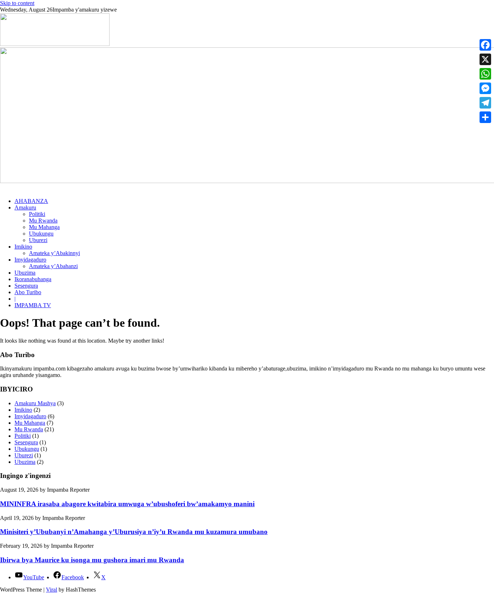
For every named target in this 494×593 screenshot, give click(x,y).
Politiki (37, 214)
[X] (485, 59)
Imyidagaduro (30, 260)
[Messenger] (485, 88)
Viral (51, 589)
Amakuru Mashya (35, 403)
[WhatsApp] (485, 74)
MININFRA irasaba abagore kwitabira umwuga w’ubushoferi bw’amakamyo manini (127, 504)
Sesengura (26, 286)
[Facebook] (485, 45)
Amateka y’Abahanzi (53, 266)
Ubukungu (41, 233)
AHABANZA (31, 201)
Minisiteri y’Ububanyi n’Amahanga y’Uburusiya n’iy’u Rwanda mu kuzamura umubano (134, 531)
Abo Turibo (27, 292)
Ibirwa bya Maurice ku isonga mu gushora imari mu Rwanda (92, 560)
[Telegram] (485, 103)
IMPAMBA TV (32, 305)
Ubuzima (24, 273)
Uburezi (38, 240)
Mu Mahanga (44, 227)
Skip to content (17, 3)
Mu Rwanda (43, 220)
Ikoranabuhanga (32, 279)
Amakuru (25, 207)
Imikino (23, 246)
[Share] (485, 117)
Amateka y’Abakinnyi (54, 253)
